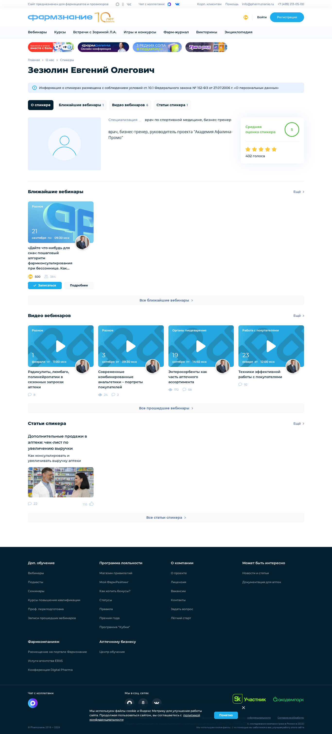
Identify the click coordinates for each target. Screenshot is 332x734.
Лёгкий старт (181, 618)
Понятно (226, 715)
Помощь (231, 4)
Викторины (206, 32)
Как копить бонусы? (115, 591)
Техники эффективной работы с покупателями (260, 374)
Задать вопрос (182, 609)
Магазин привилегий (115, 573)
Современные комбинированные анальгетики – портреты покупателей (120, 379)
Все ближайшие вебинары (164, 300)
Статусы (105, 600)
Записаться (47, 285)
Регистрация (287, 17)
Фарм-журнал (176, 32)
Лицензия (178, 582)
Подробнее (79, 285)
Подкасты (35, 582)
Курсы (60, 32)
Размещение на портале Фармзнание (57, 652)
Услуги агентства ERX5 (45, 661)
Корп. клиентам (209, 4)
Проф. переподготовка (46, 609)
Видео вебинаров (130, 105)
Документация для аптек (261, 582)
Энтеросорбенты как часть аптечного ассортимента (187, 377)
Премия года (109, 618)
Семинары (36, 591)
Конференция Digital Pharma (50, 670)
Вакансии (178, 591)
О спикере (41, 105)
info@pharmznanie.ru (258, 4)
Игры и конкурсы (140, 32)
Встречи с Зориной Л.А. (94, 32)
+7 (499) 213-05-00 (291, 4)
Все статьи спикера (164, 517)
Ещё (297, 192)
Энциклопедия (239, 32)
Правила (106, 609)
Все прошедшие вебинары (164, 408)
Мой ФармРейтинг (114, 582)
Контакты (178, 600)
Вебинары (37, 32)
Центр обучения (112, 652)
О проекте (179, 573)
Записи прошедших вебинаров (52, 618)
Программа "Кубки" (114, 627)
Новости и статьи (255, 573)
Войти (262, 17)
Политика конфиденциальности (252, 717)
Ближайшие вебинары (81, 105)
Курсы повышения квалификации (54, 600)
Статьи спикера (172, 105)
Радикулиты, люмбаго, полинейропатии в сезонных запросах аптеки (48, 379)
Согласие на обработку (291, 717)
